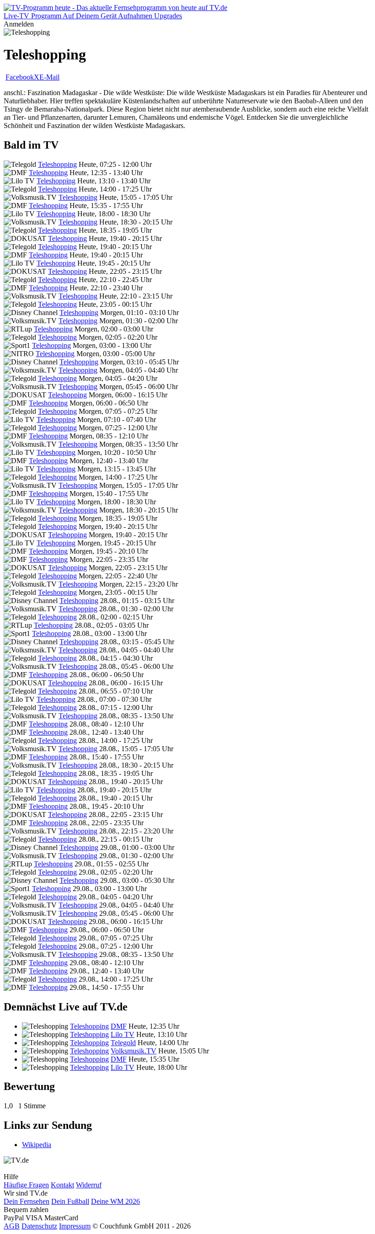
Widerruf (89, 1185)
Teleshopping (57, 164)
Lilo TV (122, 1034)
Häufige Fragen (26, 1185)
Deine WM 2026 (115, 1201)
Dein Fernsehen (26, 1201)
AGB (12, 1226)
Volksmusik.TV (133, 1051)
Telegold (123, 1043)
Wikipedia (36, 1145)
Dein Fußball (70, 1201)
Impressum (75, 1226)
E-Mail (49, 77)
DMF (119, 1026)
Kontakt (62, 1185)
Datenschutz (39, 1226)
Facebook (19, 77)
